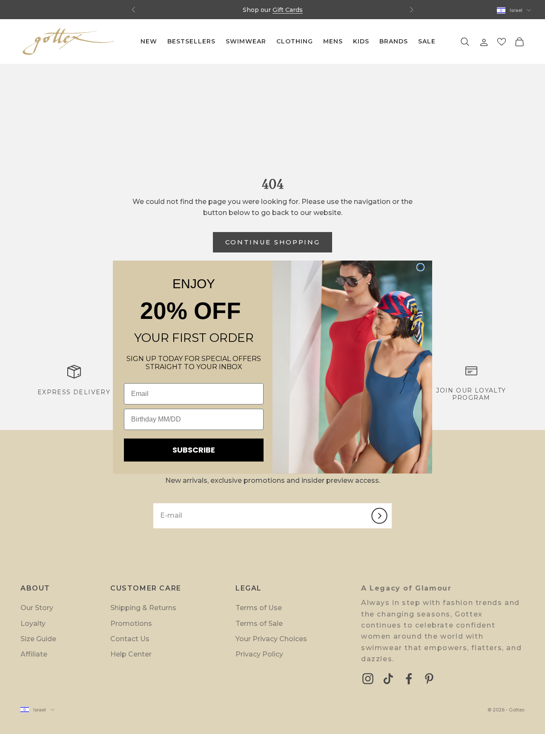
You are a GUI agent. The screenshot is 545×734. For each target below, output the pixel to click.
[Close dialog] (420, 267)
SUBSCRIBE (193, 449)
